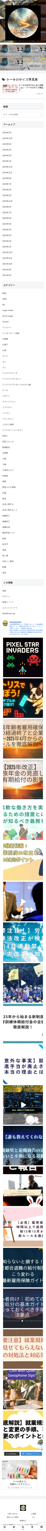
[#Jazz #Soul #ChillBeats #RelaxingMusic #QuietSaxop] (23, 1389)
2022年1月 (6, 247)
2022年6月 (6, 218)
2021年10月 (7, 264)
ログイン (6, 596)
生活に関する (8, 504)
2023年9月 (6, 178)
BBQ (4, 293)
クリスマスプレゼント (11, 379)
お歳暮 (5, 339)
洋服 (4, 493)
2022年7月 (6, 213)
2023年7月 (6, 184)
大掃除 (5, 453)
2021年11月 (7, 258)
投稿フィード (8, 602)
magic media (7, 310)
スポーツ (6, 396)
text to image (7, 316)
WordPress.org (8, 614)
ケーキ (5, 390)
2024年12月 (7, 138)
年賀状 (5, 476)
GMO (4, 299)
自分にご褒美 (8, 561)
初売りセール (8, 442)
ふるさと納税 (8, 424)
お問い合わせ (12, 1514)
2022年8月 (6, 207)
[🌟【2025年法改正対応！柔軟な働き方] (23, 820)
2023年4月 (6, 190)
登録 (4, 591)
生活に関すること (9, 510)
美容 (4, 550)
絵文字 (5, 544)
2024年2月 (6, 156)
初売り (5, 436)
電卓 (4, 573)
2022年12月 (7, 201)
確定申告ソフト (9, 533)
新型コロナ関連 (9, 487)
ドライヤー (7, 407)
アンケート (7, 327)
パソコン (6, 413)
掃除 (4, 481)
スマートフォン (9, 402)
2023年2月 (6, 195)
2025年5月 (6, 133)
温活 (4, 499)
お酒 (4, 350)
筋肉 (4, 538)
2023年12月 (7, 167)
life (3, 305)
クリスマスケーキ (9, 373)
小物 (4, 459)
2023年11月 (7, 173)
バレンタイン (8, 419)
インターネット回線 (10, 333)
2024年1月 (6, 161)
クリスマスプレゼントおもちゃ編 (16, 385)
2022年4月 (6, 230)
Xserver (5, 322)
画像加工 (6, 516)
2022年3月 (6, 235)
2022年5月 (6, 224)
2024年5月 (6, 144)
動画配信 (6, 447)
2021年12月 (7, 252)
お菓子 (5, 345)
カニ (4, 362)
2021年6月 (6, 275)
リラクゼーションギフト (12, 430)
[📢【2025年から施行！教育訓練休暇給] (23, 1023)
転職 (4, 567)
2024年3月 (6, 150)
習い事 (5, 556)
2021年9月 (6, 270)
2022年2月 (6, 241)
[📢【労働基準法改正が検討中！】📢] (23, 942)
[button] (42, 114)
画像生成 (6, 527)
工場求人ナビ (8, 470)
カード (5, 356)
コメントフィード (9, 608)
